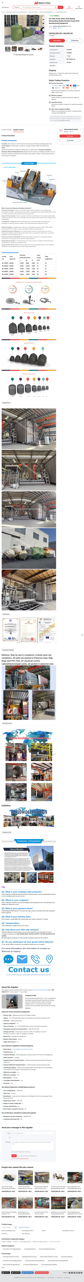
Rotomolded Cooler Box (19, 1049)
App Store (5, 1272)
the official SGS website (40, 990)
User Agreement (50, 1277)
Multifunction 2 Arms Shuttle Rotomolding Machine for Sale (58, 1213)
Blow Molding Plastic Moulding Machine (58, 1260)
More (3, 1267)
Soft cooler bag (26, 1233)
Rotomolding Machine (60, 12)
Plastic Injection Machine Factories (49, 1256)
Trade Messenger (27, 1272)
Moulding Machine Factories (29, 1256)
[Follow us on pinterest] (79, 1272)
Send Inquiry (57, 40)
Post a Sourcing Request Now (20, 1158)
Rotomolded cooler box (68, 1230)
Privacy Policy (67, 1277)
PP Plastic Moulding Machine (30, 1264)
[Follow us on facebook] (69, 1272)
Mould (43, 1230)
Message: (8, 1142)
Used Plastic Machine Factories (11, 1256)
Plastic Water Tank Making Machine (12, 1249)
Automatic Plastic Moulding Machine (12, 1260)
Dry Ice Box (29, 1049)
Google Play (16, 1272)
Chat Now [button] (76, 40)
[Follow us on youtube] (77, 1272)
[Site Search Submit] (60, 7)
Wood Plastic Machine (66, 1256)
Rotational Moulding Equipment (47, 1249)
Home (3, 12)
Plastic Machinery (32, 12)
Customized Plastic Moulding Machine (34, 1260)
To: (10, 1137)
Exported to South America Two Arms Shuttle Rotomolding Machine (41, 1213)
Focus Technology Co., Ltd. (31, 1277)
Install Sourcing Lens (42, 1272)
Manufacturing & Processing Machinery (16, 12)
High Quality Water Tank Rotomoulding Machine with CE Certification (75, 1188)
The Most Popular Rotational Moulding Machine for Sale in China (58, 1188)
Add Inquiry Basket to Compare (24, 54)
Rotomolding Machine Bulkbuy (49, 1264)
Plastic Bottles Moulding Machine (11, 1264)
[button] (2, 3)
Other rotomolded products (9, 1230)
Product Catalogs (24, 1227)
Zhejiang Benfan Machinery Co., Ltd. (62, 26)
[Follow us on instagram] (74, 1272)
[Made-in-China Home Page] (42, 2)
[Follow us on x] (72, 1272)
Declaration (59, 1277)
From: (9, 1133)
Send (14, 1156)
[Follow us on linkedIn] (81, 1272)
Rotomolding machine (27, 1230)
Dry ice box (4, 1233)
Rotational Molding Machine (46, 12)
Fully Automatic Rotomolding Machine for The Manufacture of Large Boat (9, 1213)
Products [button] (16, 7)
